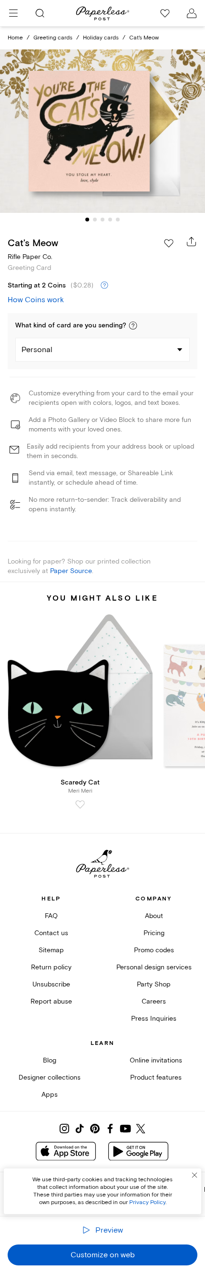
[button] (133, 325)
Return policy (51, 967)
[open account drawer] (191, 13)
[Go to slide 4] (110, 219)
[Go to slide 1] (87, 219)
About (154, 916)
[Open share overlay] (191, 241)
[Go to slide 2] (95, 219)
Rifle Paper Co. (30, 257)
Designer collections (50, 1077)
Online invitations (156, 1060)
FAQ (51, 916)
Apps (49, 1095)
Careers (154, 1001)
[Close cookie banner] (194, 1175)
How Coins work (36, 300)
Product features (156, 1077)
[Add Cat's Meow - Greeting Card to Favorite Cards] (168, 243)
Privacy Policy (147, 1202)
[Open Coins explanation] (104, 285)
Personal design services (154, 967)
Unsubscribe (51, 984)
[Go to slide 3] (102, 219)
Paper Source (71, 571)
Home (15, 37)
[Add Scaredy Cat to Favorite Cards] (80, 804)
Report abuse (51, 1001)
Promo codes (154, 950)
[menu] (13, 13)
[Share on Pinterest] (95, 1128)
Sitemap (51, 950)
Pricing (154, 933)
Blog (49, 1060)
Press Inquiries (153, 1019)
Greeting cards (52, 37)
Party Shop (154, 984)
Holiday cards (101, 37)
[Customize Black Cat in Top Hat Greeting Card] (102, 130)
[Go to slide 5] (118, 219)
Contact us (51, 933)
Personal (36, 349)
